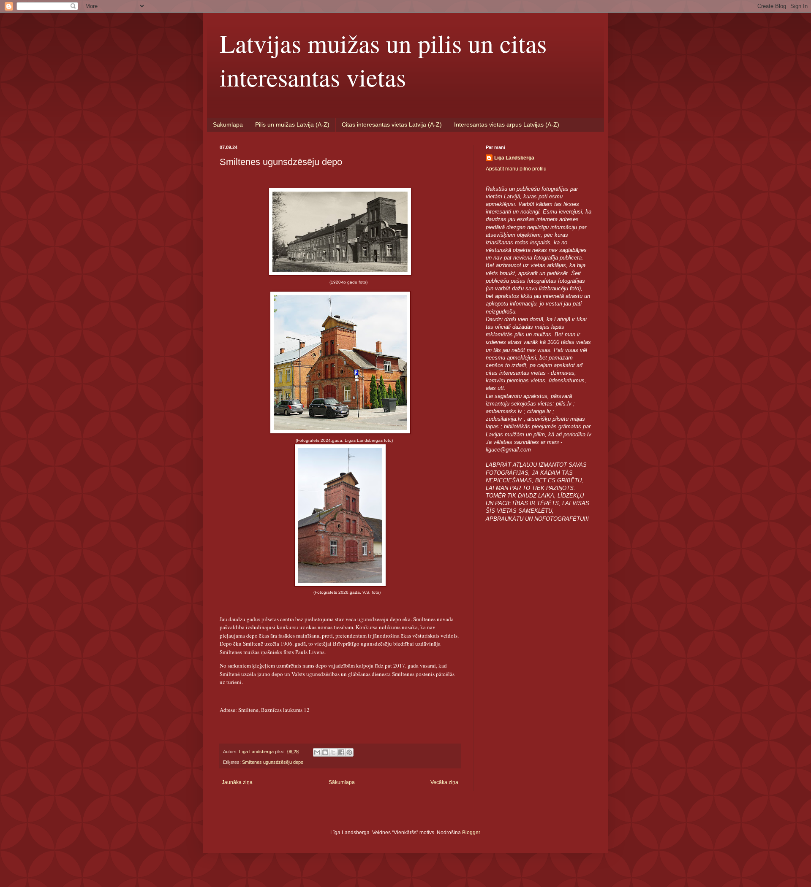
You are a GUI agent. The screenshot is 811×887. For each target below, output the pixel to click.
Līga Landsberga (514, 158)
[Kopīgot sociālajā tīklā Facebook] (341, 752)
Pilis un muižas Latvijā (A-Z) (292, 124)
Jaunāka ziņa (237, 782)
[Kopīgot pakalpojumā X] (333, 752)
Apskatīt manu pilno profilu (516, 169)
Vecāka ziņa (444, 782)
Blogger (471, 833)
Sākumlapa (228, 124)
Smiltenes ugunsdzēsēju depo (272, 762)
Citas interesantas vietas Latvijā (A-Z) (392, 124)
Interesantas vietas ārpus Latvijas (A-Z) (506, 124)
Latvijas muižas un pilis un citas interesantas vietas (383, 60)
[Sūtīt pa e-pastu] (317, 752)
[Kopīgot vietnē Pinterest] (349, 752)
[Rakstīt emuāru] (325, 752)
